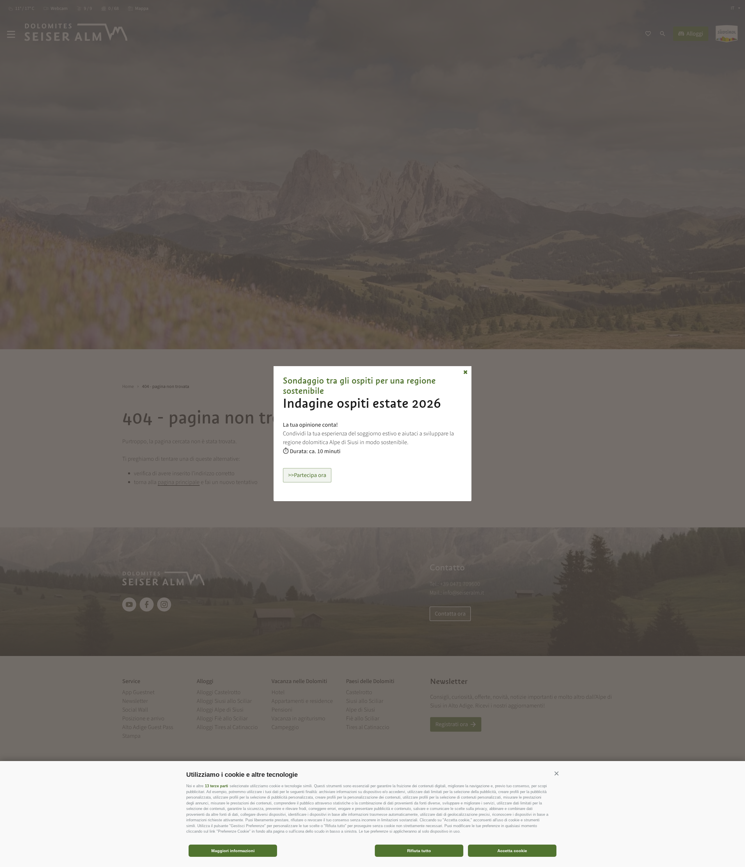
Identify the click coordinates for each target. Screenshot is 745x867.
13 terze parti (216, 786)
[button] (556, 773)
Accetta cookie (512, 850)
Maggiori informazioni (233, 850)
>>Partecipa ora (307, 475)
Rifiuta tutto (419, 850)
